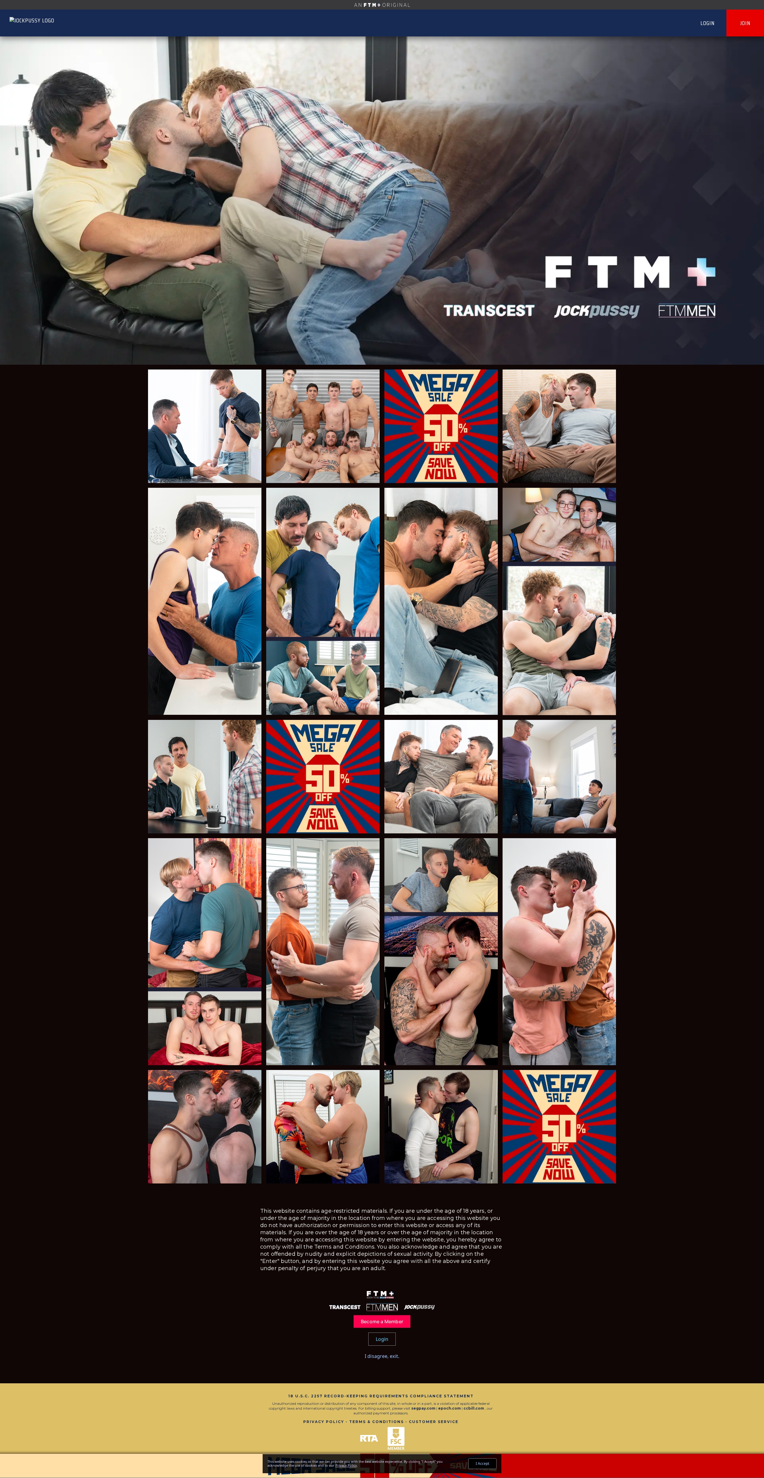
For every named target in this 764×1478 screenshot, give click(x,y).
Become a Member (382, 1321)
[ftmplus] (382, 5)
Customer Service (433, 1421)
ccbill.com (473, 1408)
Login (707, 23)
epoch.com (449, 1408)
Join (745, 23)
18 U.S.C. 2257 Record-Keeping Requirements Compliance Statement (381, 1396)
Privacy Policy (323, 1421)
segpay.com (423, 1408)
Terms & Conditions (376, 1421)
